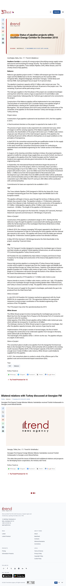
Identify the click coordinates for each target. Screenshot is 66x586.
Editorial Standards (39, 541)
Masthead (37, 536)
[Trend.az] (7, 12)
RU (62, 582)
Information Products (8, 553)
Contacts (36, 539)
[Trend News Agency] (7, 509)
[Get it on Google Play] (19, 576)
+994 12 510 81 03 (6, 523)
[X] (11, 568)
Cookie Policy (37, 558)
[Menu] (63, 12)
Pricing (4, 551)
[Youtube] (14, 568)
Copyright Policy (38, 556)
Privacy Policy (38, 553)
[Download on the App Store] (7, 576)
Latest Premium (6, 536)
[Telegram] (18, 568)
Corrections (37, 544)
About (36, 533)
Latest (4, 533)
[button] (3, 20)
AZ (59, 582)
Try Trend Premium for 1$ (18, 380)
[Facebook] (7, 568)
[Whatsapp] (3, 568)
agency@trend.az (6, 525)
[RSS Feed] (26, 568)
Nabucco (16, 366)
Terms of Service (38, 551)
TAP (10, 366)
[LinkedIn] (22, 568)
